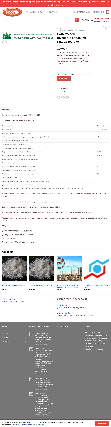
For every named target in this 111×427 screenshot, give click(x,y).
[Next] (109, 275)
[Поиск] (27, 12)
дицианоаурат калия (93, 341)
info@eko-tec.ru (55, 5)
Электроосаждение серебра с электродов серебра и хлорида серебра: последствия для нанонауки (44, 382)
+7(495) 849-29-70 (9, 299)
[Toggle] (25, 337)
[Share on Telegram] (67, 97)
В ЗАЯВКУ (64, 78)
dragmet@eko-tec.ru (64, 313)
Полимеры (80, 30)
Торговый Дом (72, 28)
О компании (52, 12)
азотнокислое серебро (94, 343)
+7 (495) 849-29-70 (101, 21)
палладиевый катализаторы (96, 335)
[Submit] (77, 20)
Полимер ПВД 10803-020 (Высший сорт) (96, 286)
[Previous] (1, 275)
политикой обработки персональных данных (28, 424)
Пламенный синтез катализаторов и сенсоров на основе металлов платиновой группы (44, 337)
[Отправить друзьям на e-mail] (59, 97)
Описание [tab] (6, 110)
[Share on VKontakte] (63, 97)
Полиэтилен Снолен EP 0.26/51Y (40, 285)
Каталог (41, 12)
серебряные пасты (92, 349)
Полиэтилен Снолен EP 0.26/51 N (13, 285)
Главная (33, 12)
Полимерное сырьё (65, 30)
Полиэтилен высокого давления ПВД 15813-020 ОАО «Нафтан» (68, 286)
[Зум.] (4, 42)
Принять (102, 423)
